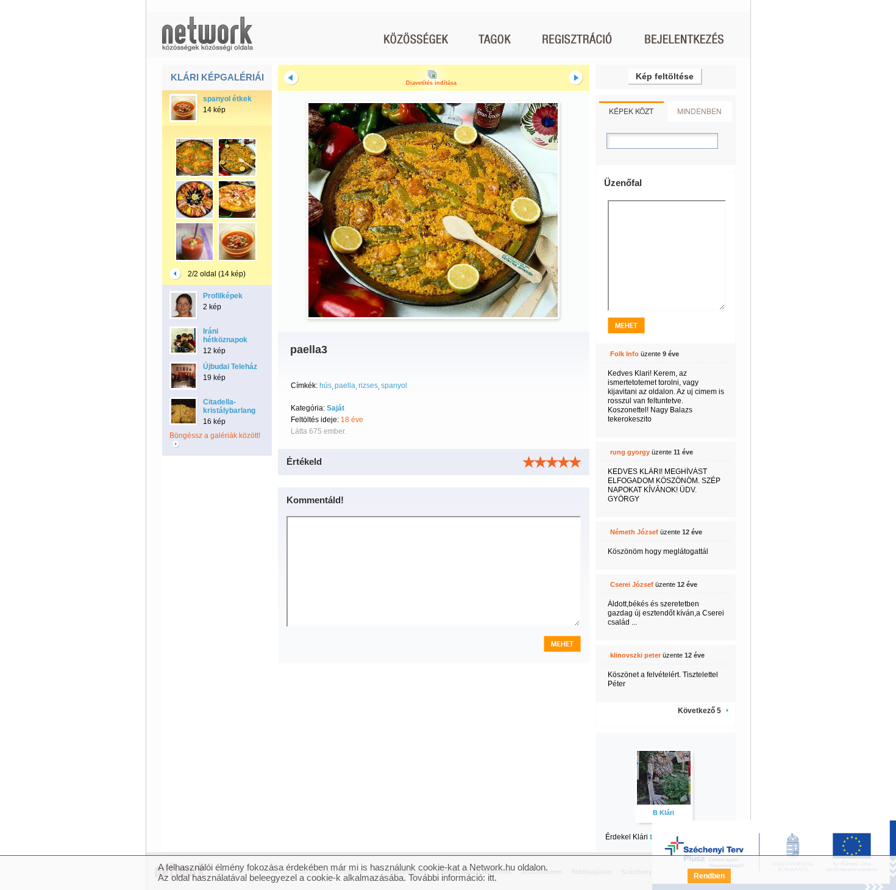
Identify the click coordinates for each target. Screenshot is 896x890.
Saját (335, 408)
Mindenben (699, 111)
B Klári (663, 812)
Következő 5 (699, 710)
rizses (368, 385)
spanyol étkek (227, 99)
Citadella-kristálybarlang (229, 406)
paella (345, 385)
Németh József (634, 532)
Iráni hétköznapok (225, 335)
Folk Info (624, 353)
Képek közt (631, 111)
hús (325, 385)
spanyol (394, 385)
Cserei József (631, 584)
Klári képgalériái (217, 77)
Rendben (709, 876)
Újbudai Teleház (230, 366)
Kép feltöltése (665, 76)
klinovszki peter (635, 655)
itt (491, 877)
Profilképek (223, 296)
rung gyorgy (630, 452)
